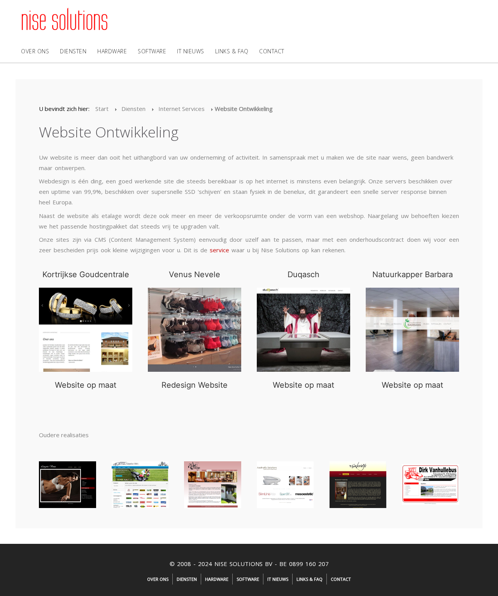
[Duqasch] (303, 330)
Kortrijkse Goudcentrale (85, 274)
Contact (271, 51)
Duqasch (303, 274)
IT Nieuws (190, 51)
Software (152, 51)
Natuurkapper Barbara (412, 274)
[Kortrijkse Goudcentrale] (85, 330)
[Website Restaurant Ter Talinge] (212, 484)
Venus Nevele (194, 274)
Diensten (73, 51)
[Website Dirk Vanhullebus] (430, 484)
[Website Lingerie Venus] (67, 484)
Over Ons (35, 51)
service (219, 250)
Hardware (112, 51)
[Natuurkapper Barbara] (412, 330)
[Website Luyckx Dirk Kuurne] (140, 484)
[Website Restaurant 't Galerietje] (358, 484)
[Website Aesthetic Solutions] (285, 484)
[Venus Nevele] (194, 330)
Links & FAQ (232, 51)
